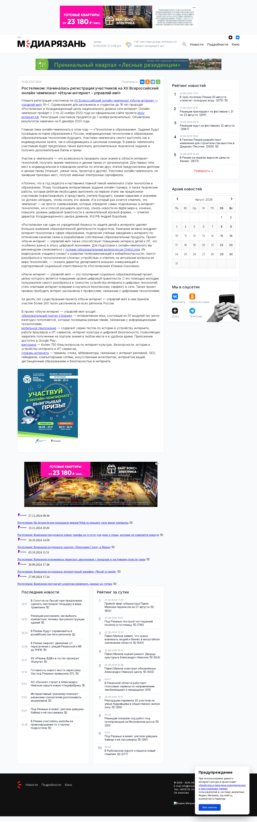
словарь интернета (35, 353)
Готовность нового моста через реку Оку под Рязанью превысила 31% (56, 672)
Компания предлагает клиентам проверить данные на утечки (64, 583)
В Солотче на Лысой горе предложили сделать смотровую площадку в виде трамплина (56, 604)
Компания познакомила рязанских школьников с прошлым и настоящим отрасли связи (81, 559)
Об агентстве (181, 792)
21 (212, 245)
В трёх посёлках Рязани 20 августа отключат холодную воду (203, 98)
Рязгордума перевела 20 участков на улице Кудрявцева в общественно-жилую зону (132, 704)
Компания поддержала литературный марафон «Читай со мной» (66, 571)
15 (221, 235)
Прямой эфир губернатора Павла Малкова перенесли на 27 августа (127, 605)
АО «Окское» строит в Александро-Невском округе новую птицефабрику (56, 683)
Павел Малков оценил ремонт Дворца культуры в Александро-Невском (130, 655)
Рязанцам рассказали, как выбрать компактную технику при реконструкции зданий (57, 619)
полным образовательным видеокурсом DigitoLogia (102, 249)
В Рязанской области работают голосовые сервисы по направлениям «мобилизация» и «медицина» (129, 686)
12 (194, 235)
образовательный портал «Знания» (46, 316)
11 (185, 235)
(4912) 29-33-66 (189, 789)
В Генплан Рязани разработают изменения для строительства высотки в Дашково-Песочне (207, 143)
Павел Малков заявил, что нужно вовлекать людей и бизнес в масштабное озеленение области (132, 639)
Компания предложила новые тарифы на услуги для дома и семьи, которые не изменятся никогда (88, 534)
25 (185, 254)
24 (176, 254)
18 (185, 245)
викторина (28, 344)
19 (194, 245)
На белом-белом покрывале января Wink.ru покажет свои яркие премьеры (72, 522)
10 (176, 235)
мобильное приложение (38, 328)
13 (203, 235)
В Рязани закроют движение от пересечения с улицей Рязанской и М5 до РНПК (56, 646)
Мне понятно (209, 807)
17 (176, 245)
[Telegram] (153, 82)
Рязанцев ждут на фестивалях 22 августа (207, 125)
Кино (236, 44)
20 (203, 245)
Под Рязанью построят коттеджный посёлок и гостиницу (129, 623)
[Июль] (176, 199)
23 (231, 245)
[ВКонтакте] (142, 82)
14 (212, 235)
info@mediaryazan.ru (193, 786)
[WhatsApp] (158, 82)
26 (194, 254)
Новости (196, 44)
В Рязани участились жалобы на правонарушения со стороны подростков (52, 724)
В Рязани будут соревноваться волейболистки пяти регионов (51, 632)
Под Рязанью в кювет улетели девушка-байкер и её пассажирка (57, 710)
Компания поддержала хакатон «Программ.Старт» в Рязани (63, 547)
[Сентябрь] (230, 199)
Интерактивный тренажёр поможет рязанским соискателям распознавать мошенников (56, 697)
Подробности (217, 44)
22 (221, 245)
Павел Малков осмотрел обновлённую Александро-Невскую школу (130, 670)
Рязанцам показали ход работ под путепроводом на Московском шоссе (129, 720)
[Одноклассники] (147, 82)
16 (231, 235)
